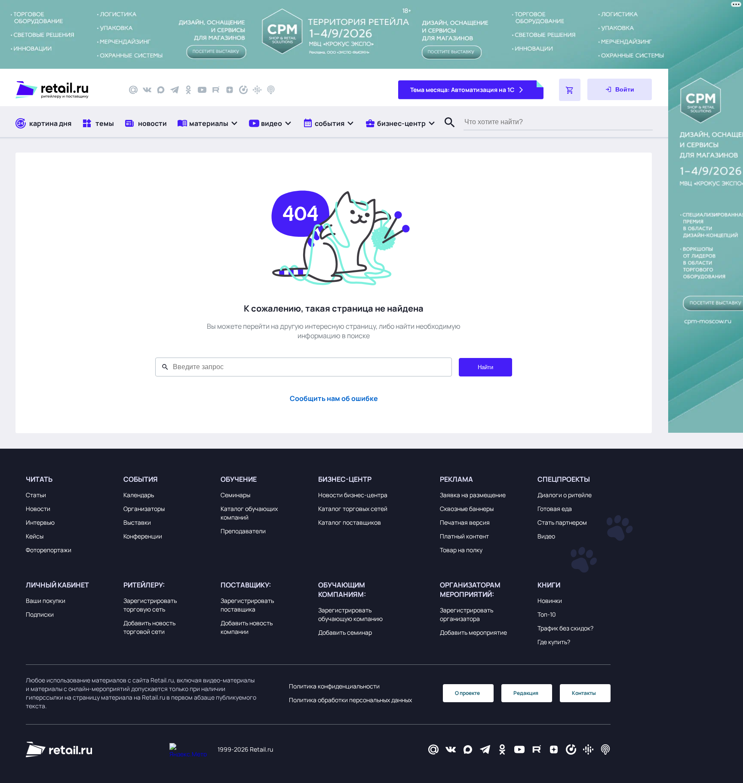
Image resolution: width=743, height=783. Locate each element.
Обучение (239, 479)
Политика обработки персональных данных (350, 700)
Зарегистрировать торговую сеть (150, 604)
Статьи (36, 495)
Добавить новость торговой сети (149, 627)
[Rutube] (216, 90)
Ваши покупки (45, 600)
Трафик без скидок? (565, 628)
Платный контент (464, 536)
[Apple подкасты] (271, 90)
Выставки (137, 522)
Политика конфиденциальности (334, 686)
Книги (548, 585)
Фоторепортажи (48, 550)
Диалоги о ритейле (564, 495)
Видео (546, 536)
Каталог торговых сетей (352, 509)
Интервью (40, 522)
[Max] (468, 749)
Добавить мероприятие (473, 632)
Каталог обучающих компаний (249, 513)
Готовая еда (554, 509)
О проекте (467, 693)
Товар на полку (461, 550)
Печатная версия (465, 522)
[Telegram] (174, 90)
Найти (485, 367)
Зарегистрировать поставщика (247, 604)
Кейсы (34, 536)
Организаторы (144, 509)
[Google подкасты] (257, 90)
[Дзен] (229, 90)
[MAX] (161, 90)
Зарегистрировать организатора (466, 614)
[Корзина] (569, 90)
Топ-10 (546, 614)
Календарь (138, 495)
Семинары (235, 495)
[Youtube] (202, 90)
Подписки (40, 614)
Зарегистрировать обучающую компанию (350, 614)
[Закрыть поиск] (446, 131)
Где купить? (553, 642)
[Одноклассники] (188, 90)
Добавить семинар (345, 632)
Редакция (525, 693)
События (140, 479)
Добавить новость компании (247, 627)
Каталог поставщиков (349, 522)
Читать (39, 479)
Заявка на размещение (473, 495)
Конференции (142, 536)
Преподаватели (243, 531)
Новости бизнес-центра (352, 495)
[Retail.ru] (64, 89)
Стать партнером (562, 522)
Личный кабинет (57, 585)
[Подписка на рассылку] (133, 90)
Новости (38, 509)
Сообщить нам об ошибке (334, 398)
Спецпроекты (563, 479)
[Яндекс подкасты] (243, 90)
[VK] (147, 90)
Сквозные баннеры (467, 509)
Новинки (549, 600)
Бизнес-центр (345, 479)
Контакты (584, 693)
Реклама (456, 479)
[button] (208, 123)
